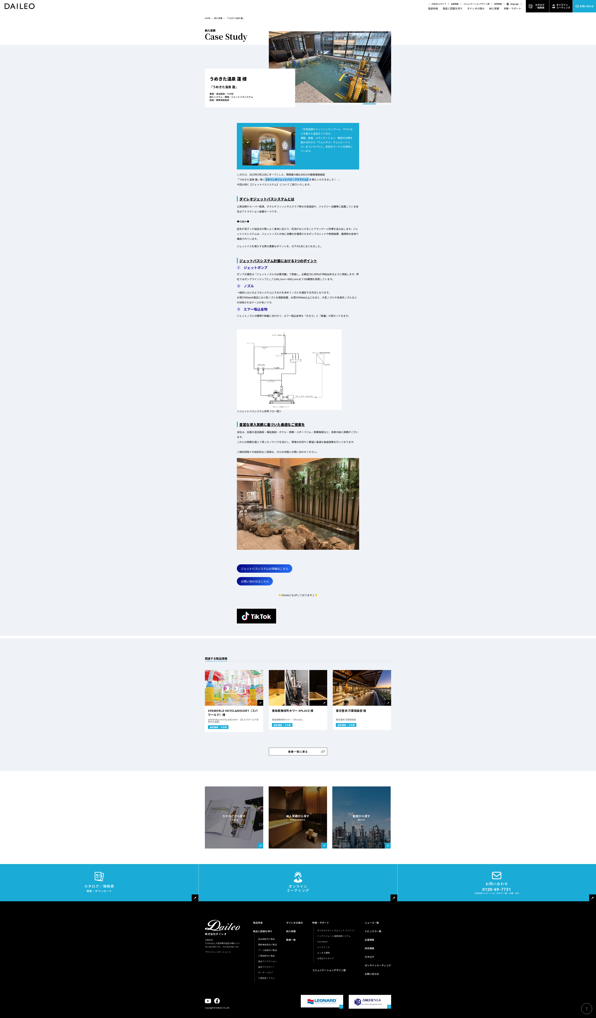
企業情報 (454, 3)
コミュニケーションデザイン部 (476, 3)
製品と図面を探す (453, 8)
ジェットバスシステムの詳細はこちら (264, 569)
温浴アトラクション (267, 961)
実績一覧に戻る (298, 751)
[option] (330, 67)
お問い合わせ (587, 6)
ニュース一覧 (372, 922)
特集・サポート (512, 8)
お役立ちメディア (438, 3)
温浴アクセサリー (266, 966)
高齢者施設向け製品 (267, 944)
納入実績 (494, 8)
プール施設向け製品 (267, 950)
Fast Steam (322, 941)
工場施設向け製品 (266, 955)
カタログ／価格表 (539, 6)
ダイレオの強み (476, 8)
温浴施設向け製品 (266, 938)
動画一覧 (291, 939)
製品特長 (433, 8)
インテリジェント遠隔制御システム (334, 935)
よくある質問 (323, 952)
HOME (207, 18)
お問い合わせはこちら (255, 581)
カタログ (369, 956)
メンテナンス (323, 947)
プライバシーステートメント (218, 951)
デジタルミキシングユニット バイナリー (336, 930)
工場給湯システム (266, 978)
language (514, 3)
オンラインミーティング (563, 6)
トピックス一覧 (373, 931)
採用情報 (498, 3)
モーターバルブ (265, 972)
